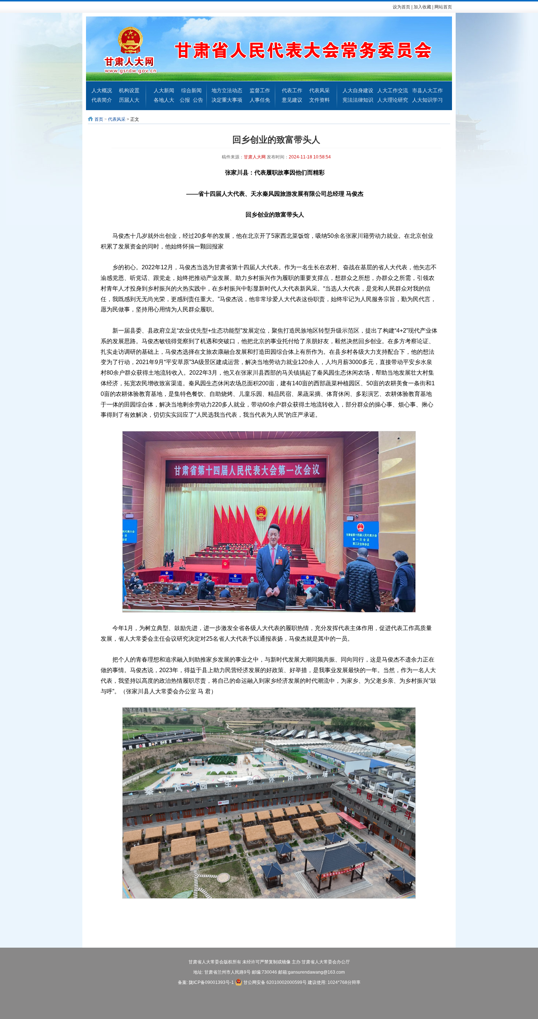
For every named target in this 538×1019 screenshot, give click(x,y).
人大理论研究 (392, 100)
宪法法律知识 (358, 100)
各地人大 (164, 100)
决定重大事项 (227, 100)
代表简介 (101, 100)
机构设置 (129, 90)
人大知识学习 (427, 100)
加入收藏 (422, 7)
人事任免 (260, 100)
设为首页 (401, 7)
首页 (98, 119)
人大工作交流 (392, 90)
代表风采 (319, 90)
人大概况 (101, 90)
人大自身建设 (358, 90)
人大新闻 (164, 90)
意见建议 (292, 100)
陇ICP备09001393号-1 (211, 982)
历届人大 (129, 100)
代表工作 (292, 90)
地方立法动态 (227, 90)
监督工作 (260, 90)
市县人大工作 (427, 90)
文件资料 (319, 100)
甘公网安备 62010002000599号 (274, 982)
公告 (198, 100)
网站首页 (443, 7)
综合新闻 (191, 90)
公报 (185, 100)
